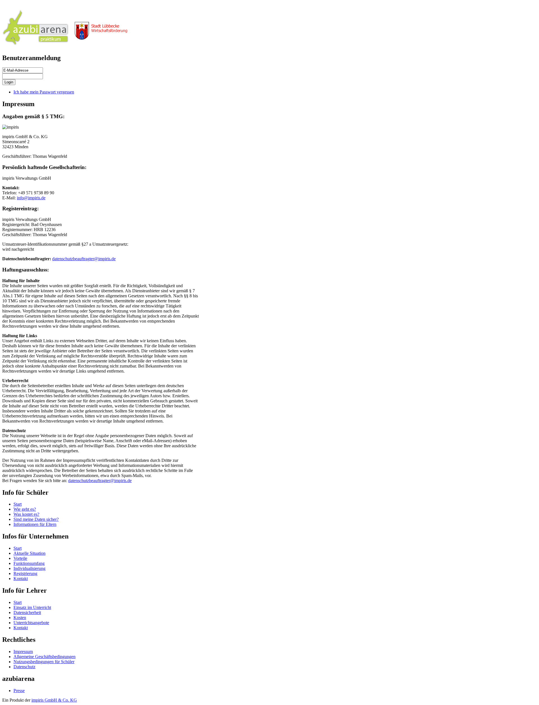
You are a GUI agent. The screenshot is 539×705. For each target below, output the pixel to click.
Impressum (23, 651)
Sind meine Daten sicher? (36, 519)
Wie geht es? (24, 509)
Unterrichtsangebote (31, 622)
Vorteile (20, 558)
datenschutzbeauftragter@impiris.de (84, 258)
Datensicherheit (27, 612)
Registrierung (25, 573)
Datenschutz (24, 666)
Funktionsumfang (29, 563)
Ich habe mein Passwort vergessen (43, 92)
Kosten (19, 617)
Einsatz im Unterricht (32, 607)
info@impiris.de (31, 197)
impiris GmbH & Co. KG (54, 700)
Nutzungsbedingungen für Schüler (43, 661)
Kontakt (20, 578)
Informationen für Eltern (34, 524)
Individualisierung (29, 568)
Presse (19, 690)
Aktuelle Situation (29, 553)
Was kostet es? (26, 514)
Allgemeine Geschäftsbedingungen (44, 656)
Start (17, 504)
